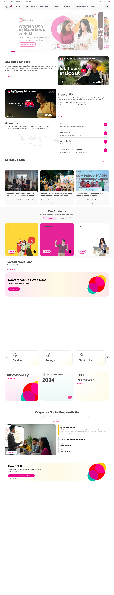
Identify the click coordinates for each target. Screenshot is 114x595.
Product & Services (30, 6)
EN (109, 1)
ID (107, 1)
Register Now (14, 289)
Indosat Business (19, 1)
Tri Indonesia (10, 1)
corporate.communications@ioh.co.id (21, 476)
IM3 (4, 1)
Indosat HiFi (28, 1)
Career (92, 6)
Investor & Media (44, 6)
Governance (56, 6)
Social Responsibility (81, 6)
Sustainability (67, 6)
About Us (18, 6)
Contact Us (102, 1)
